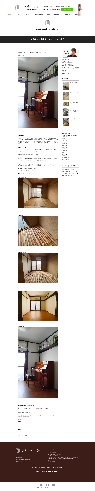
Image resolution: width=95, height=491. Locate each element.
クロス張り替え (65, 169)
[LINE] (41, 485)
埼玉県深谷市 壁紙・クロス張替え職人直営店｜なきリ (45, 487)
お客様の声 (20, 419)
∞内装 (55, 487)
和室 (77, 171)
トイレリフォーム (66, 171)
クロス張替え (73, 169)
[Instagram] (53, 485)
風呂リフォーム (71, 175)
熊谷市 (19, 421)
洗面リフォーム (75, 173)
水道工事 (70, 173)
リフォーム (73, 171)
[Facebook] (47, 485)
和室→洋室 (64, 173)
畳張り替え (64, 175)
